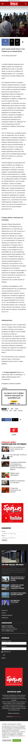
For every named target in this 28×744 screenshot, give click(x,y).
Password (4, 646)
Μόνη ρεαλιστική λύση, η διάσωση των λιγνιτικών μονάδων (18, 579)
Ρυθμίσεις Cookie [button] (7, 740)
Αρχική (2, 7)
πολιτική (3, 458)
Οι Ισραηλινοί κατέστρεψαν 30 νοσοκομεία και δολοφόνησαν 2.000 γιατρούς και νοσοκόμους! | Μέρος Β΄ (18, 466)
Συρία (11, 410)
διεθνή (7, 7)
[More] (22, 42)
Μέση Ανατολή (5, 410)
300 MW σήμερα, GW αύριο (13, 565)
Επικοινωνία (5, 610)
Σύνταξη (14, 434)
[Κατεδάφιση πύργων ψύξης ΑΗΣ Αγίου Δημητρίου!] (5, 595)
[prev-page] (3, 496)
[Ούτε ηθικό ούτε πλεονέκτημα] (5, 602)
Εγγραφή (4, 540)
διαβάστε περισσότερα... (14, 713)
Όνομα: (4, 531)
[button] (2, 4)
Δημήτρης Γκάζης (5, 566)
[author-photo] (14, 432)
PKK (8, 408)
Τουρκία (15, 410)
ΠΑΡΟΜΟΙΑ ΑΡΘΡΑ (9, 442)
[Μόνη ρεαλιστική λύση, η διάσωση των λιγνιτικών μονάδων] (5, 579)
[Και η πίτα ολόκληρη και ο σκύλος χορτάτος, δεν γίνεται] (5, 449)
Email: (4, 535)
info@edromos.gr (9, 630)
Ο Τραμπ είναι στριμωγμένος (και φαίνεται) (15, 490)
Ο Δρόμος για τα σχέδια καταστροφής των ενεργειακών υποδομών (17, 587)
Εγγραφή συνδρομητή (7, 615)
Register (4, 658)
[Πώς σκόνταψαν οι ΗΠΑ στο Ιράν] (5, 456)
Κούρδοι (16, 408)
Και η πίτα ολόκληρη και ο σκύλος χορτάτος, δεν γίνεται (17, 449)
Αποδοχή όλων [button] (16, 740)
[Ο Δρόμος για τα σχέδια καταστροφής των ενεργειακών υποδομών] (5, 587)
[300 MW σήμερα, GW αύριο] (14, 556)
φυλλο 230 (20, 410)
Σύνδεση (4, 613)
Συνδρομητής (5, 617)
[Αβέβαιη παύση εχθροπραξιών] (5, 475)
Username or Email (6, 641)
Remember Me (6, 651)
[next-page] (5, 496)
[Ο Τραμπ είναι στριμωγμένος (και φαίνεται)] (5, 490)
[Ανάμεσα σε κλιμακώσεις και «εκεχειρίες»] (5, 482)
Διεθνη (12, 408)
